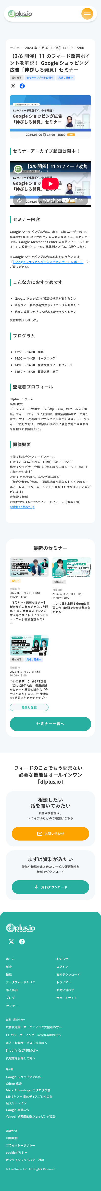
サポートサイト (66, 998)
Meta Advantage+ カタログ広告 (28, 1090)
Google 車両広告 (17, 1110)
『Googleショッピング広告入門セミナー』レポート (48, 262)
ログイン (62, 967)
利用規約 (12, 1138)
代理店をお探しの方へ (20, 1058)
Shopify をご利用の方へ (22, 1050)
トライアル (63, 982)
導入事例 (12, 990)
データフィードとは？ (20, 982)
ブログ (10, 998)
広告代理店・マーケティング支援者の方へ (34, 1027)
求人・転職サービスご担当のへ (26, 1043)
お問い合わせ (65, 990)
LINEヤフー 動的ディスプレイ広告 (29, 1097)
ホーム (10, 959)
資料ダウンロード (68, 975)
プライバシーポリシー (20, 1145)
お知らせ (62, 959)
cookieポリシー (16, 1152)
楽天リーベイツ (16, 1103)
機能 (9, 975)
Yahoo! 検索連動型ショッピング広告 (31, 1116)
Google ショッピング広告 (23, 1077)
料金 (9, 967)
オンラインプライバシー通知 (25, 1160)
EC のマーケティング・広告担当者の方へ (33, 1035)
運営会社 (12, 1131)
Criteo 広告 (14, 1084)
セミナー (16, 47)
